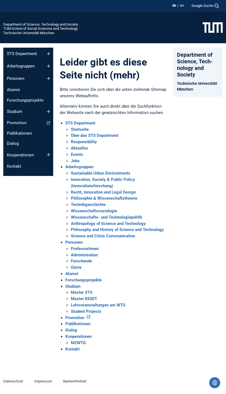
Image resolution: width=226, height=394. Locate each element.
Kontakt (14, 166)
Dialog (13, 143)
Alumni (13, 89)
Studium (14, 111)
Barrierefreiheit (74, 381)
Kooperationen (20, 155)
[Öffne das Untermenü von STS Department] (48, 53)
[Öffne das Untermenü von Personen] (48, 78)
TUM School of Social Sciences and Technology (40, 28)
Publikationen (19, 133)
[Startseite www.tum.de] (213, 27)
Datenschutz (13, 381)
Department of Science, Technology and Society (40, 24)
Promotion (16, 122)
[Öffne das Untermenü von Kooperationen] (48, 154)
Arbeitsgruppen (21, 66)
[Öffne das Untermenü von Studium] (48, 111)
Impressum (43, 381)
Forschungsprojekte (25, 100)
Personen (15, 78)
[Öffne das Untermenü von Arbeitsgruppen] (48, 66)
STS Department (22, 53)
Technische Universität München (28, 33)
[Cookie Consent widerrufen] (214, 382)
